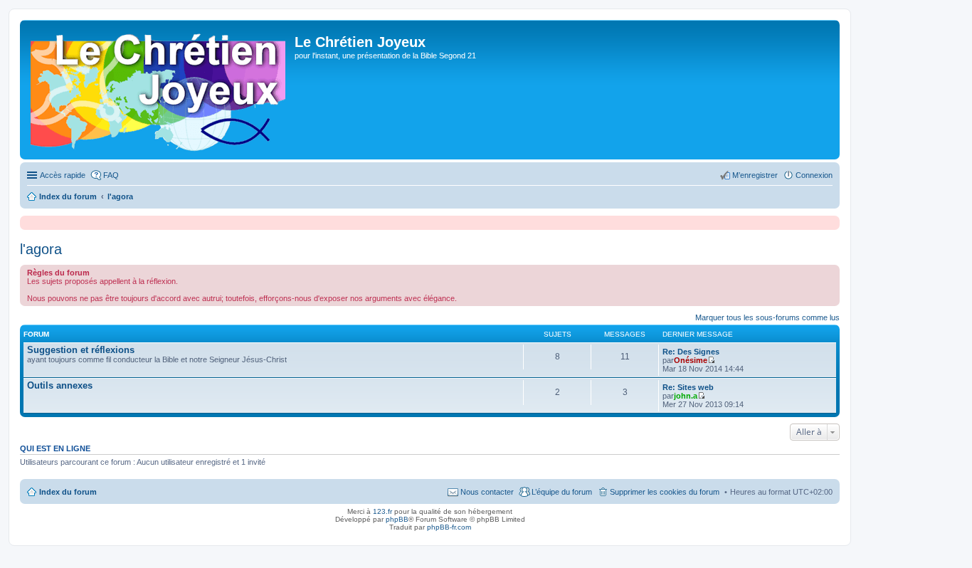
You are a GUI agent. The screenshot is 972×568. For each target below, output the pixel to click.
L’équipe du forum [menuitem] (562, 492)
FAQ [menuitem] (111, 175)
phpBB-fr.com (449, 527)
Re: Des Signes (690, 351)
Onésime (690, 360)
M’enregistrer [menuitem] (755, 175)
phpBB (397, 519)
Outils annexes (60, 385)
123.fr (382, 511)
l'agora (41, 249)
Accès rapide (62, 175)
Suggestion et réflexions (80, 350)
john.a (685, 395)
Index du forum (68, 492)
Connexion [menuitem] (814, 175)
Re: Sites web (688, 387)
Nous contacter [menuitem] (487, 492)
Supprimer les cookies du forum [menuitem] (664, 492)
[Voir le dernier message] (711, 360)
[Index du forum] (159, 89)
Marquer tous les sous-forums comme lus (767, 317)
